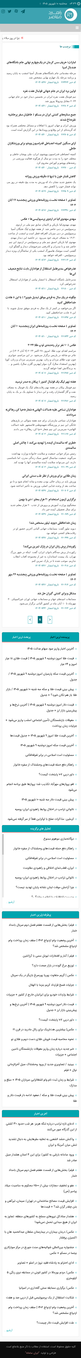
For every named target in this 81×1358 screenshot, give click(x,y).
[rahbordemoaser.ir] (62, 15)
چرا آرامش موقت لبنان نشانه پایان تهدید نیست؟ (45, 887)
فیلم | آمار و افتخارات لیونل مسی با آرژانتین (49, 955)
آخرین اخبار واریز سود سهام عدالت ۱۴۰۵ (51, 648)
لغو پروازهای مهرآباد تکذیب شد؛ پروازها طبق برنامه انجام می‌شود (42, 787)
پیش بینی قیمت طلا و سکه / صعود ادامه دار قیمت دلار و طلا (42, 1098)
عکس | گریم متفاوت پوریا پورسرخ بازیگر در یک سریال (42, 975)
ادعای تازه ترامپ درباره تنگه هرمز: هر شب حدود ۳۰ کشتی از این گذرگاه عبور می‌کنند (41, 1126)
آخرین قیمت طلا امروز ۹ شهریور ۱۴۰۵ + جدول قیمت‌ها (42, 735)
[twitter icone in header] (10, 12)
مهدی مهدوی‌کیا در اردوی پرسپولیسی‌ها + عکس (48, 219)
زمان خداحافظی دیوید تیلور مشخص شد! (52, 523)
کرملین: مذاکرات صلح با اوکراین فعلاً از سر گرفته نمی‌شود (41, 819)
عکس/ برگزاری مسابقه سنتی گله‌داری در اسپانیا (47, 1288)
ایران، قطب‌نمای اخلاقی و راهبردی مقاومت (49, 868)
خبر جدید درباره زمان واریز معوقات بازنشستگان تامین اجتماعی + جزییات (44, 1052)
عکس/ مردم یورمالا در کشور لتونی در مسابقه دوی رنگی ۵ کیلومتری (42, 1275)
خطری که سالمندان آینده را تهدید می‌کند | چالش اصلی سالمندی (44, 445)
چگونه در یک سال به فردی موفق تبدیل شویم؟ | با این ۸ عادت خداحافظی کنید (41, 300)
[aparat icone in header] (16, 12)
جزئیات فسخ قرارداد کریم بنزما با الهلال (52, 985)
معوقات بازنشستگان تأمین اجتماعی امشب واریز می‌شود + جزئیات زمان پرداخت (41, 723)
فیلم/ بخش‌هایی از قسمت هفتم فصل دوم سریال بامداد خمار (43, 928)
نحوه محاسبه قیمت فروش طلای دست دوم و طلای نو (43, 1039)
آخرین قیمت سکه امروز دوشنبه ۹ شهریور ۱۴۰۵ (47, 745)
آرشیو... (10, 902)
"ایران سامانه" (32, 1353)
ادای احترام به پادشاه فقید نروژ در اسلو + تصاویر (46, 1262)
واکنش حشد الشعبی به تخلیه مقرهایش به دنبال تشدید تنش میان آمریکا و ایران (42, 1142)
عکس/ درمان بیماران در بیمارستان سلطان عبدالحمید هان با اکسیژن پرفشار (40, 1234)
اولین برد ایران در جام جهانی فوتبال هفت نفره (49, 91)
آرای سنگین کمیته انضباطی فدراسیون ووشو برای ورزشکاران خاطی (42, 146)
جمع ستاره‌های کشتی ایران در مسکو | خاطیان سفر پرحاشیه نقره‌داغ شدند (42, 117)
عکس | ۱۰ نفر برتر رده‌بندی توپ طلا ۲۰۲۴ (52, 345)
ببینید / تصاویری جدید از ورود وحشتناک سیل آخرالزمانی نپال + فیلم (42, 1067)
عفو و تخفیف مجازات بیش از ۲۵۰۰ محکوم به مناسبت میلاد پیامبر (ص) (41, 1188)
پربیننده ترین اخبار (59, 637)
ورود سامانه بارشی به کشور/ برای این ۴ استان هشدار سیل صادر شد (41, 1157)
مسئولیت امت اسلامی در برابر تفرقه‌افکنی (50, 755)
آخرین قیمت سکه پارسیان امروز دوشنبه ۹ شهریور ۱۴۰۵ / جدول (42, 676)
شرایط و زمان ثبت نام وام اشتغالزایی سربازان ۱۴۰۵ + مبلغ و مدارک (40, 1082)
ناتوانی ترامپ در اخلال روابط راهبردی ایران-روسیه (45, 809)
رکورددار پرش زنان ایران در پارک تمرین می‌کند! (49, 546)
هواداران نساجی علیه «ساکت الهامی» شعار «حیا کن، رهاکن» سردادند (41, 412)
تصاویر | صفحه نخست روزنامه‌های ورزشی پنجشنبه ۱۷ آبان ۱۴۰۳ (42, 202)
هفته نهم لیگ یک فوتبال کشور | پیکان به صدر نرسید (45, 381)
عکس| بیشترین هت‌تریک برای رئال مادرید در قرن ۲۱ (44, 1029)
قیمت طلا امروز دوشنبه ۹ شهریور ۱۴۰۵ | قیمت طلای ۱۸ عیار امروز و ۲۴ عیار (41, 661)
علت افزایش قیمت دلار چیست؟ (56, 1322)
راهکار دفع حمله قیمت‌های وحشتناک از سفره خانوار (44, 764)
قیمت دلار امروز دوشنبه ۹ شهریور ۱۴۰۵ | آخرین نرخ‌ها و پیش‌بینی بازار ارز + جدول (43, 707)
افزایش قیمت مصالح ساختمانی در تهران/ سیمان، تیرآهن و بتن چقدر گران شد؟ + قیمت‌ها (41, 1204)
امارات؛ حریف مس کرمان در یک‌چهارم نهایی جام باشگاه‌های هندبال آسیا (41, 65)
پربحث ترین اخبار (21, 637)
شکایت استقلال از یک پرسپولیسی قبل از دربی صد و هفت (40, 1297)
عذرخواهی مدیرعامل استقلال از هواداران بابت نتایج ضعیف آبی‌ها (42, 271)
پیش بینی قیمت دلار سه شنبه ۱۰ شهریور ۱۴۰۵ (48, 799)
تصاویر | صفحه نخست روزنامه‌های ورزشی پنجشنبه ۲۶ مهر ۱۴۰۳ (42, 577)
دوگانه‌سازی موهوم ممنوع (59, 838)
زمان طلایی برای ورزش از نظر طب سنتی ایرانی (49, 475)
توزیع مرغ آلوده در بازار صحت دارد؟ (53, 965)
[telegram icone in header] (23, 12)
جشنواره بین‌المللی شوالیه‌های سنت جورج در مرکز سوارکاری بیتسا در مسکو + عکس (40, 1250)
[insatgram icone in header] (3, 12)
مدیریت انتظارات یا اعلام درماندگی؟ (53, 897)
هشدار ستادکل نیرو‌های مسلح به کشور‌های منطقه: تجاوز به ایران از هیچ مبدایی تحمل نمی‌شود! (41, 1219)
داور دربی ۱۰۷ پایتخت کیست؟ (57, 774)
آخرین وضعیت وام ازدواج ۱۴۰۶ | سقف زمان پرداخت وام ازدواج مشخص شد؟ (42, 943)
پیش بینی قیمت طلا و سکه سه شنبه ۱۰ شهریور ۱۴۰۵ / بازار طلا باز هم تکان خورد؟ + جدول (41, 692)
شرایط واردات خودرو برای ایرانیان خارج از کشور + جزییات (40, 994)
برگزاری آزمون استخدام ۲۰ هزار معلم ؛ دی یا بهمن (47, 499)
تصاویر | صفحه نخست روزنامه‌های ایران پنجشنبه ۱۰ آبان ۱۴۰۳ (43, 329)
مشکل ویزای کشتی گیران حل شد (56, 593)
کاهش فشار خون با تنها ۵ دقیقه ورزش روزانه (50, 176)
